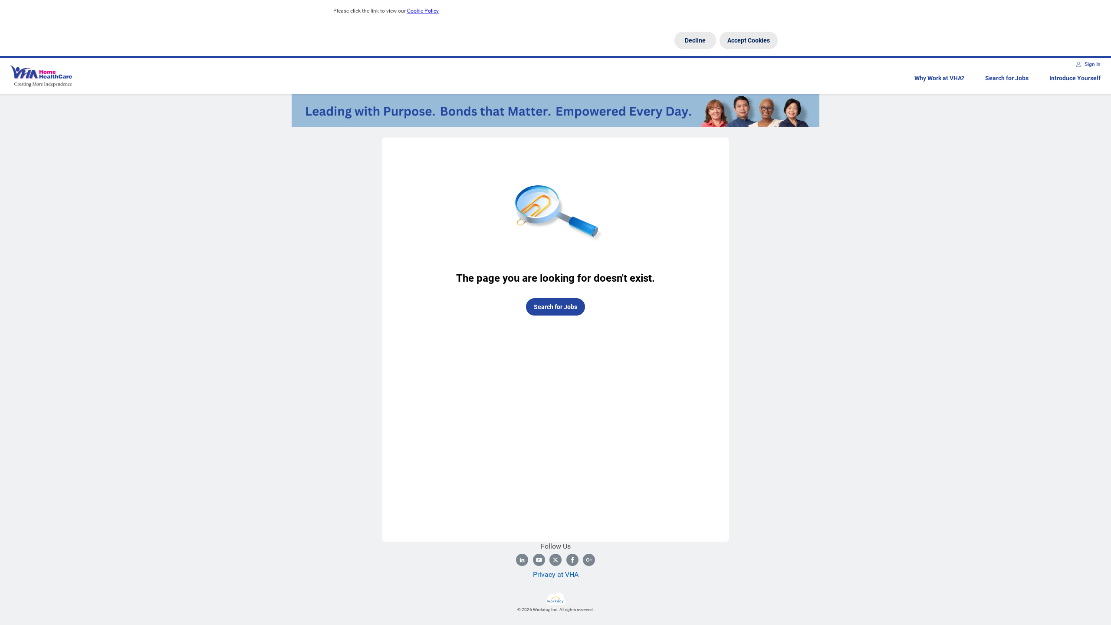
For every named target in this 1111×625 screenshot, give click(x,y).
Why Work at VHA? (939, 78)
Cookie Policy (423, 11)
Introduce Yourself (1075, 78)
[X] (555, 560)
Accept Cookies (748, 40)
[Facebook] (572, 560)
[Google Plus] (589, 560)
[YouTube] (539, 560)
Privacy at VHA (556, 574)
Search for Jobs (1007, 78)
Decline (695, 40)
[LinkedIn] (522, 560)
